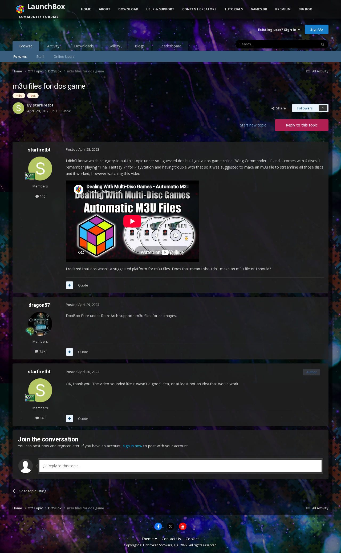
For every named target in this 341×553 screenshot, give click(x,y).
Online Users (64, 56)
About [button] (104, 9)
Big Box (305, 9)
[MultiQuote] (69, 285)
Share (280, 108)
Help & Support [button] (160, 9)
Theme (148, 538)
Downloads (84, 45)
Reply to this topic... (63, 465)
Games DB (259, 9)
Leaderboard (170, 45)
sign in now (132, 445)
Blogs (140, 45)
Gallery (114, 45)
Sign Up (316, 29)
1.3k (42, 351)
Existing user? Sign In (278, 29)
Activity (53, 45)
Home (86, 9)
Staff (40, 56)
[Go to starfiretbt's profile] (18, 108)
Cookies (193, 538)
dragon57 (39, 305)
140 (42, 196)
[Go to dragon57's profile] (40, 324)
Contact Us (171, 538)
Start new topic (253, 125)
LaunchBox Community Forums (55, 29)
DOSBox (63, 110)
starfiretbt (43, 105)
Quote (83, 285)
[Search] (322, 44)
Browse (26, 45)
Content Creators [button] (199, 9)
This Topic (302, 44)
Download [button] (128, 9)
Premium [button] (283, 9)
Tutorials (233, 9)
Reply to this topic (302, 125)
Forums (20, 56)
